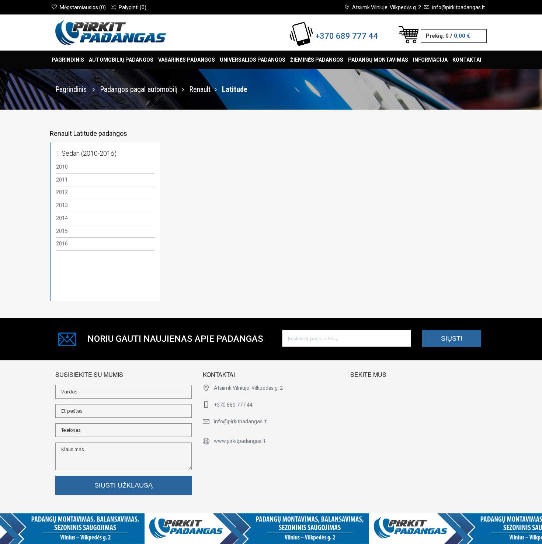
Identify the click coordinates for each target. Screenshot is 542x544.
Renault (200, 89)
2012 (62, 192)
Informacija (430, 60)
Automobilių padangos (121, 60)
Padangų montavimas (378, 60)
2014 (62, 218)
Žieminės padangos (316, 60)
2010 (62, 167)
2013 (62, 205)
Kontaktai (466, 60)
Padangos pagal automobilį (139, 89)
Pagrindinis (68, 60)
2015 (62, 231)
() (83, 7)
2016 (62, 244)
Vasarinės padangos (186, 60)
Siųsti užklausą (123, 485)
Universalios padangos (252, 60)
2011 (62, 180)
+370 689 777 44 (346, 36)
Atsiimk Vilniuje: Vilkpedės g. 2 (386, 7)
